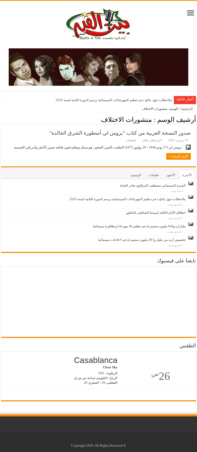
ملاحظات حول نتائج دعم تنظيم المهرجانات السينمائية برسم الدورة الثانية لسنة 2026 (114, 100)
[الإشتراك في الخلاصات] (2, 119)
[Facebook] (102, 439)
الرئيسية (187, 109)
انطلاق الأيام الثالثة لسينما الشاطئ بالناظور (156, 212)
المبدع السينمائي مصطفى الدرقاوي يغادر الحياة (153, 185)
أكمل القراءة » (178, 156)
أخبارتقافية (156, 140)
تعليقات (154, 175)
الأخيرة (187, 175)
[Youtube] (98, 439)
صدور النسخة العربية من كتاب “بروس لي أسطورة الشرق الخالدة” (120, 133)
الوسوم (136, 175)
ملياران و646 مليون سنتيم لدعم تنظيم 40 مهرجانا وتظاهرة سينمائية (139, 226)
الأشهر (170, 175)
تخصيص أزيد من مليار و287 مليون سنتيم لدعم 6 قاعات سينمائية (142, 240)
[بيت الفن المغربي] (98, 23)
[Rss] (107, 439)
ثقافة (145, 140)
